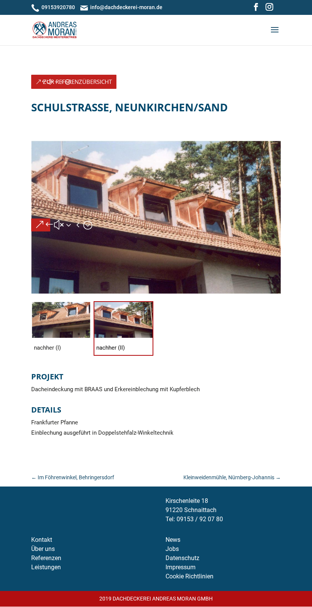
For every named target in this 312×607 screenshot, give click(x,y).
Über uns (43, 548)
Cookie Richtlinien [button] (189, 576)
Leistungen (46, 567)
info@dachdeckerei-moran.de (126, 7)
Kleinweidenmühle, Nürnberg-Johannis (232, 477)
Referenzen (46, 558)
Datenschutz (182, 558)
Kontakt (41, 539)
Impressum (181, 567)
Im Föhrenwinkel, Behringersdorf (72, 477)
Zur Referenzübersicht (77, 81)
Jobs (172, 548)
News (173, 539)
